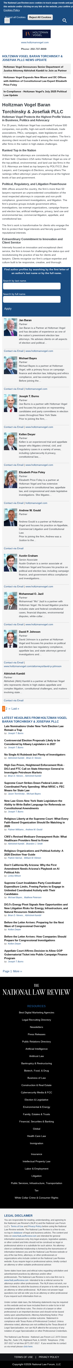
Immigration (36, 1143)
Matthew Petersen (32, 897)
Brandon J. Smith (34, 844)
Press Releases (36, 1034)
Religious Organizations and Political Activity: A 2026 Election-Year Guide (33, 852)
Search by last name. (15, 280)
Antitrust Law (36, 1056)
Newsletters (36, 1027)
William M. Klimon (32, 858)
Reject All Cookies (40, 17)
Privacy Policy (35, 1226)
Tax (36, 1190)
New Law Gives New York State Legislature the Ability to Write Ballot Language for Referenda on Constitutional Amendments (34, 804)
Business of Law (36, 1077)
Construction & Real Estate (36, 1085)
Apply (8, 308)
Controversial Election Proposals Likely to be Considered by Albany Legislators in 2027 (32, 742)
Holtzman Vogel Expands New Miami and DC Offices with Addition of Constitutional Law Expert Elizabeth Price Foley (35, 81)
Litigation (37, 1175)
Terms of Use (17, 1226)
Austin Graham (28, 555)
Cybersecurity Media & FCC (36, 1092)
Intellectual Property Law (36, 1161)
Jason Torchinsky (16, 794)
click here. (28, 1346)
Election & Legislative (36, 1099)
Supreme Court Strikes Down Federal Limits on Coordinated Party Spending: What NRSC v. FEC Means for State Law (34, 786)
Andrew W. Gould (30, 510)
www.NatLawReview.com (24, 1236)
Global (36, 1128)
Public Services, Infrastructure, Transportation (36, 1183)
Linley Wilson (14, 876)
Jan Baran (25, 320)
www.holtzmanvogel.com (35, 42)
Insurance (36, 1154)
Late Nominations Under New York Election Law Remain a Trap (34, 728)
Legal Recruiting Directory (36, 1019)
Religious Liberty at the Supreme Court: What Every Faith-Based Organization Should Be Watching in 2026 (36, 822)
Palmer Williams (16, 829)
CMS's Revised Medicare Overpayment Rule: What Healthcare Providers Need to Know (35, 838)
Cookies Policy (12, 10)
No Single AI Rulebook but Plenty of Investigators (34, 754)
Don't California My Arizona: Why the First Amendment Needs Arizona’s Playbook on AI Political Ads (31, 868)
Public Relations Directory (36, 1041)
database (18, 1233)
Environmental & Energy (36, 1107)
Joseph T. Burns (29, 396)
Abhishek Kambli (14, 673)
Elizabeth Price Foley (32, 472)
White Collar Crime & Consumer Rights (36, 1197)
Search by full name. (14, 294)
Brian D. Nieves (33, 758)
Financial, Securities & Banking (36, 1121)
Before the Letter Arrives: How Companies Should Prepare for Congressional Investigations (35, 938)
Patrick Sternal (15, 858)
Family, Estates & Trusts (36, 1114)
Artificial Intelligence (37, 1048)
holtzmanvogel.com (36, 388)
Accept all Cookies (15, 17)
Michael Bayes (28, 358)
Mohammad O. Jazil (31, 593)
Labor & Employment (36, 1168)
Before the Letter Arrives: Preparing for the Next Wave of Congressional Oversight (34, 924)
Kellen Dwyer (27, 434)
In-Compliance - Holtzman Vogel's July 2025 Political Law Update (35, 93)
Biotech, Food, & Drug (36, 1070)
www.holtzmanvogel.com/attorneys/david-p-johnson (32, 666)
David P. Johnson (29, 631)
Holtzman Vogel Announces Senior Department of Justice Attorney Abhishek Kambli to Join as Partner (35, 68)
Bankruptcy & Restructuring (36, 1063)
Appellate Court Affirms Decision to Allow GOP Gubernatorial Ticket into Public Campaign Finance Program (35, 954)
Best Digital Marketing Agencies (36, 1012)
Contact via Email (13, 350)
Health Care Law (36, 1136)
